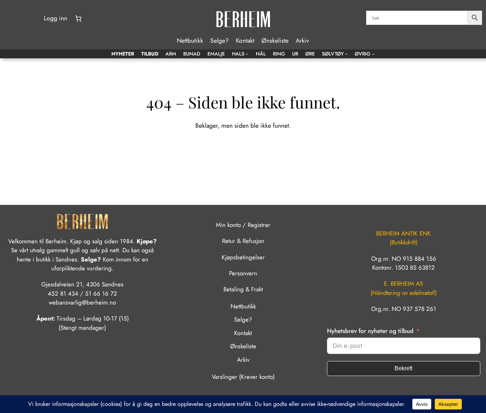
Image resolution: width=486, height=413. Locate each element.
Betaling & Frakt (243, 289)
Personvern (243, 273)
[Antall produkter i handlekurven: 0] (78, 18)
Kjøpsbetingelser (243, 257)
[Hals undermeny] (246, 53)
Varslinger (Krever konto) (243, 376)
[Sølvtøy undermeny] (346, 53)
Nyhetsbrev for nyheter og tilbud (370, 331)
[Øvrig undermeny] (373, 53)
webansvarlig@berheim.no (82, 302)
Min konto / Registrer (243, 225)
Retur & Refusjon (243, 241)
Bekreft (403, 368)
